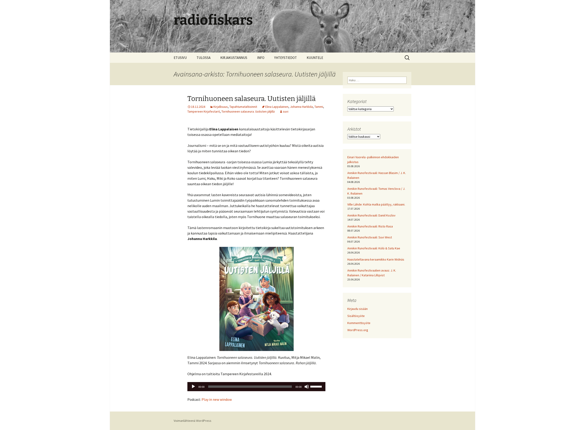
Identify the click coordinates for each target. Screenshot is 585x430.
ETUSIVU (180, 57)
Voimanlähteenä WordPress (192, 421)
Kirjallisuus (220, 107)
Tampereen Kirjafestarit (203, 111)
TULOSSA (203, 57)
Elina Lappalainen (276, 107)
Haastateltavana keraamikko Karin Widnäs (375, 259)
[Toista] (193, 386)
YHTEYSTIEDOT (285, 57)
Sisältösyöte (356, 316)
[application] (256, 386)
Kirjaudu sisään (357, 309)
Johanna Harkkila (301, 107)
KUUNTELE (315, 57)
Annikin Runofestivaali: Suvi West (369, 237)
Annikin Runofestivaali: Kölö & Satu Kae (373, 248)
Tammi (318, 107)
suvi (285, 111)
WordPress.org (357, 330)
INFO (260, 57)
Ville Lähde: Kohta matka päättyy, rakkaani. (376, 204)
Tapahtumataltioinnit (243, 107)
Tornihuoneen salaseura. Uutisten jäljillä (251, 99)
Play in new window (217, 399)
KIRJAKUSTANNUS (233, 57)
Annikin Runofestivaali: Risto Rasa (370, 226)
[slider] (316, 386)
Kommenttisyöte (358, 323)
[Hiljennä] (306, 386)
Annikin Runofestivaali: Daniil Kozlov (371, 215)
